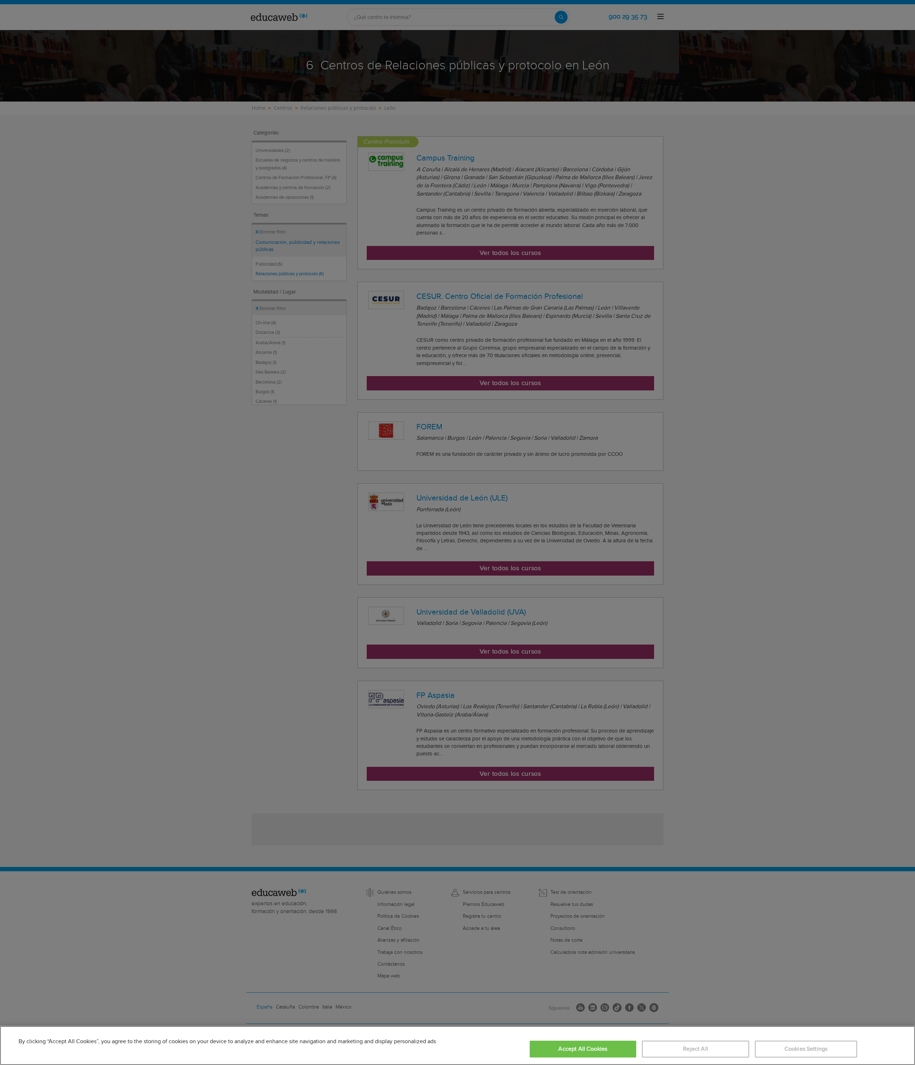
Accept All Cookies (582, 1049)
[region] (457, 1045)
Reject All (695, 1049)
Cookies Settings (806, 1049)
